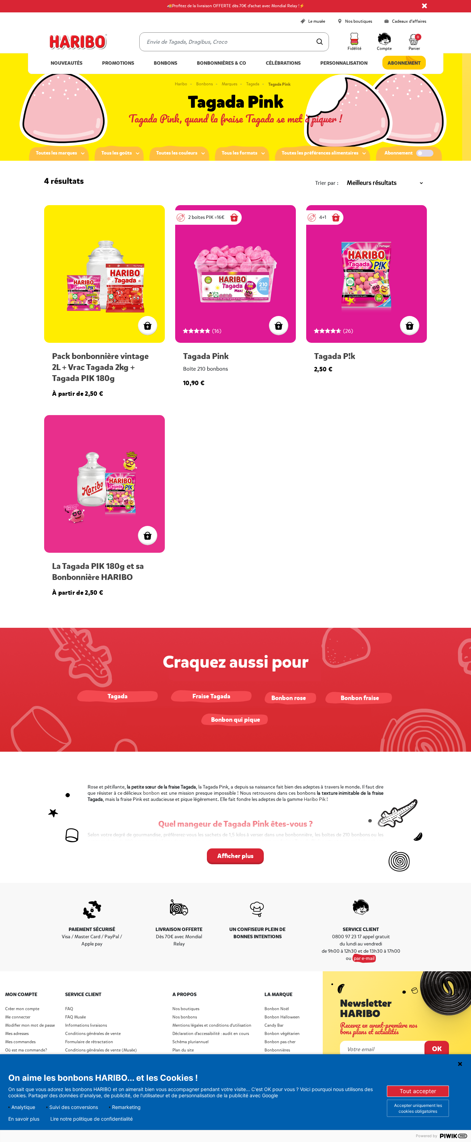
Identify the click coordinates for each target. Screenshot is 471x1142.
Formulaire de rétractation (89, 1042)
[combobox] (234, 41)
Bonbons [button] (165, 63)
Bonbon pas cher (279, 1042)
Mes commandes (20, 1042)
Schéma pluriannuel (191, 1042)
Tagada (252, 84)
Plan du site (183, 1050)
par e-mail (364, 958)
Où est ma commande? (26, 1050)
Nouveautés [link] (66, 63)
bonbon (151, 793)
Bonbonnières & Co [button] (221, 63)
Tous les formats (239, 153)
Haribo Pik (314, 799)
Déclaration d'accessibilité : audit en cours (210, 1033)
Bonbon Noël (276, 1009)
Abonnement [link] (404, 63)
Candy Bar (273, 1025)
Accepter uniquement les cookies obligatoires (418, 1108)
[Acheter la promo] (234, 217)
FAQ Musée (75, 1017)
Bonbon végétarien (282, 1033)
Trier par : (327, 183)
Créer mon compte (22, 1009)
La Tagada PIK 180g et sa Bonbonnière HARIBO (98, 572)
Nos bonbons (184, 1017)
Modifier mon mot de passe (30, 1025)
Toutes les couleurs (176, 153)
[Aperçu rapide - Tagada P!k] (409, 325)
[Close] (424, 5)
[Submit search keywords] (320, 42)
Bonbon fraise (360, 698)
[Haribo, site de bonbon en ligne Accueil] (78, 42)
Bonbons (204, 84)
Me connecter (17, 1017)
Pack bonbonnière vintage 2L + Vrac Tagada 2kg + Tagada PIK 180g (100, 367)
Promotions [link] (118, 63)
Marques (229, 84)
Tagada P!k (334, 356)
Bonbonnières (277, 1050)
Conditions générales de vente (93, 1033)
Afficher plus (235, 856)
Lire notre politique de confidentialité (91, 1119)
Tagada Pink (206, 356)
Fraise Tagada (211, 696)
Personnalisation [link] (344, 63)
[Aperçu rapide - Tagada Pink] (278, 325)
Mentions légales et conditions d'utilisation (211, 1025)
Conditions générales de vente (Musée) (101, 1050)
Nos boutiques (185, 1009)
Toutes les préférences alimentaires (320, 153)
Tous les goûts (116, 153)
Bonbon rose (288, 698)
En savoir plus (23, 1119)
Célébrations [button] (283, 63)
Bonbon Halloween (282, 1017)
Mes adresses (17, 1033)
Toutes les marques (56, 153)
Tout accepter (418, 1091)
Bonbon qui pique (235, 720)
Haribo (181, 84)
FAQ (69, 1009)
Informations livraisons (86, 1025)
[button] (354, 42)
